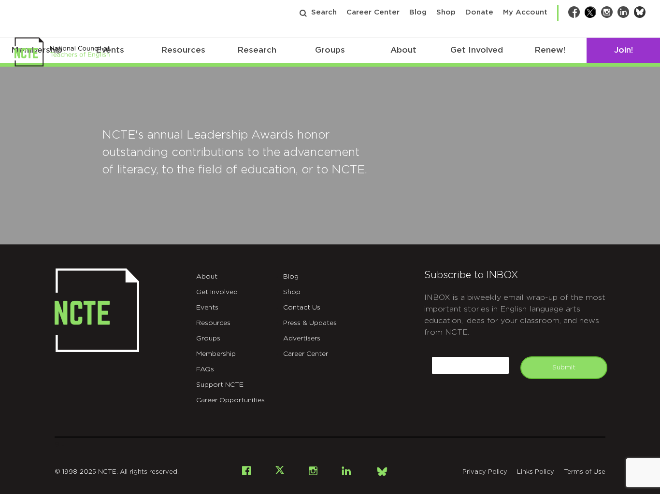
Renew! (549, 50)
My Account (525, 12)
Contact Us (301, 307)
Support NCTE (220, 384)
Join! (623, 50)
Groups (330, 50)
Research (256, 50)
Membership (216, 354)
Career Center (373, 12)
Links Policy (535, 472)
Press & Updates (310, 323)
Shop (446, 12)
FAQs (205, 369)
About (403, 50)
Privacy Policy (484, 472)
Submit (563, 367)
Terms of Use (584, 472)
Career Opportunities (230, 400)
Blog (418, 12)
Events (207, 307)
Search (324, 12)
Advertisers (301, 338)
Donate (479, 12)
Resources (183, 50)
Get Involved (476, 50)
